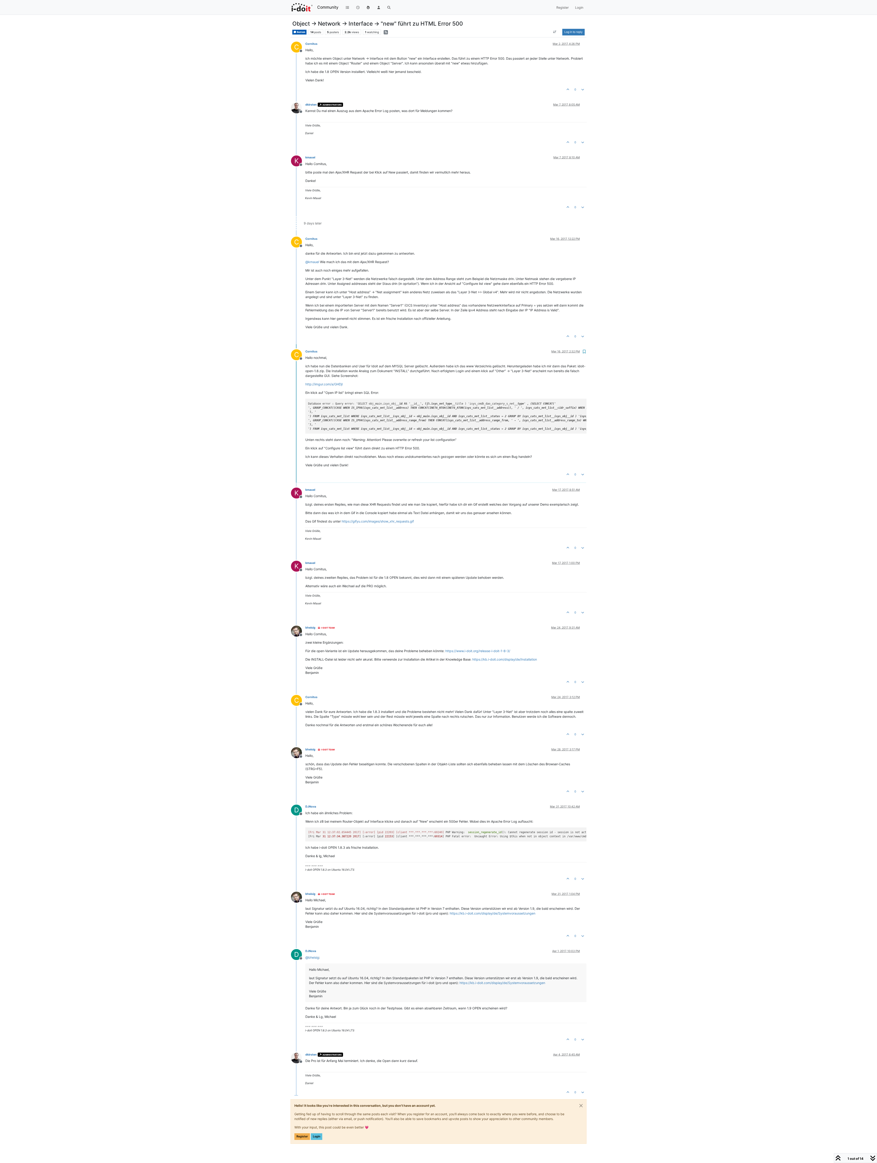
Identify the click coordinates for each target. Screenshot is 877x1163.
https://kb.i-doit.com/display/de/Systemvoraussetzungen (492, 913)
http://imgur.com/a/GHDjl (324, 384)
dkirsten (311, 104)
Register (302, 1136)
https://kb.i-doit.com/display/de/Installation (504, 659)
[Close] (581, 1105)
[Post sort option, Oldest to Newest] (555, 32)
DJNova (310, 806)
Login (316, 1136)
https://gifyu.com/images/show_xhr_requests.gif (378, 521)
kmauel (310, 157)
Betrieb (300, 32)
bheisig (310, 627)
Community (327, 7)
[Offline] (298, 107)
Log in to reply (573, 32)
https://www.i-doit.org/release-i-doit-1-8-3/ (477, 651)
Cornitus (311, 43)
